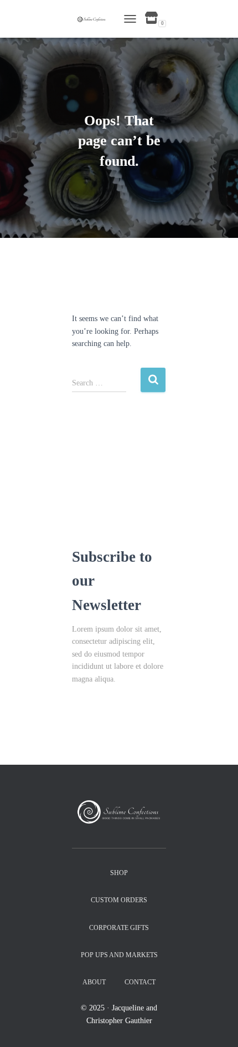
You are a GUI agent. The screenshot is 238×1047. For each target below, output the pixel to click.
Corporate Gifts (119, 928)
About (94, 982)
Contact (140, 982)
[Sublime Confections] (95, 18)
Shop (119, 873)
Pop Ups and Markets (119, 955)
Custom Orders (119, 900)
